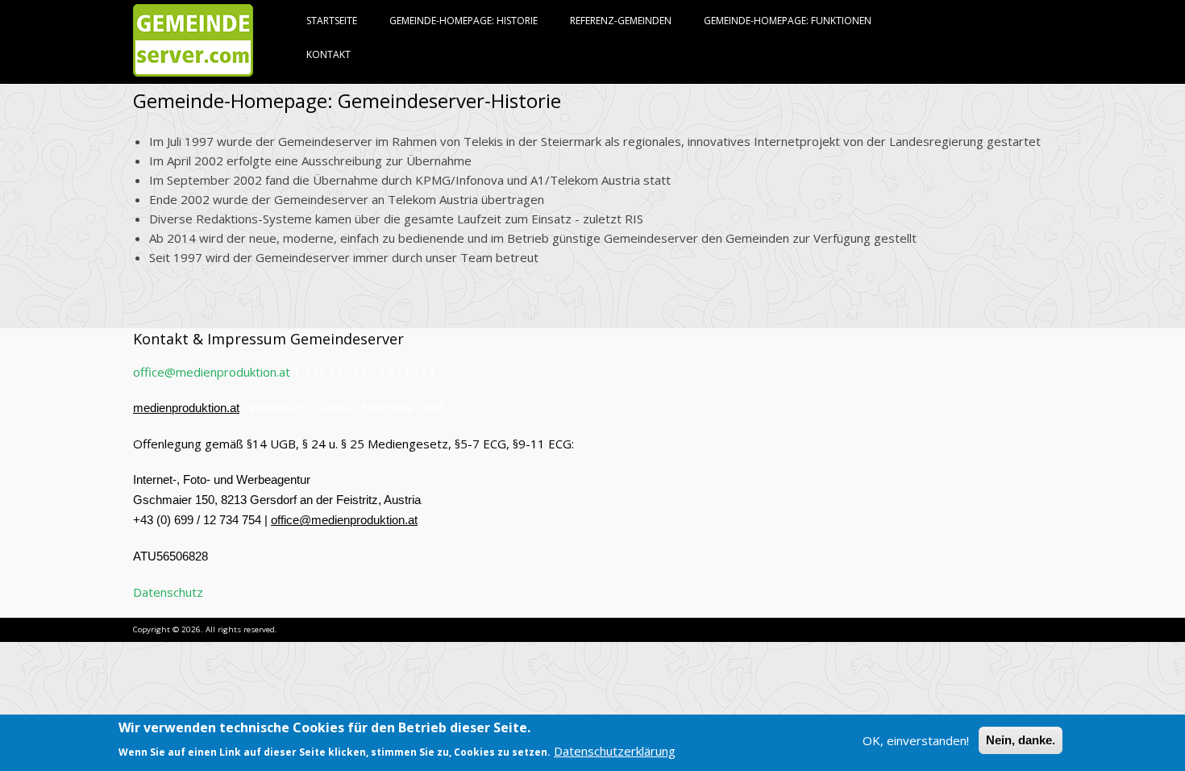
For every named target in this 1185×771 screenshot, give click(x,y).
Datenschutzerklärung (615, 750)
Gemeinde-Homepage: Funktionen (787, 20)
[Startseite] (193, 70)
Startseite (331, 20)
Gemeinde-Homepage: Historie (463, 20)
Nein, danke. (1020, 740)
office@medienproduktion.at (211, 372)
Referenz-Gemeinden (621, 20)
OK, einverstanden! (916, 740)
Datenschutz (168, 592)
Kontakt (328, 54)
